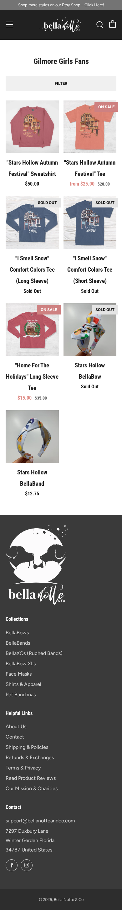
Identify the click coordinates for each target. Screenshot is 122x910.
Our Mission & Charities (32, 788)
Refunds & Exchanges (30, 757)
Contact (15, 737)
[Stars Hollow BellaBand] (32, 436)
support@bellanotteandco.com (40, 821)
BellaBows (17, 633)
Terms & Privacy (23, 768)
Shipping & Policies (27, 747)
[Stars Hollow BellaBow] (90, 329)
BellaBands (18, 643)
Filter (61, 83)
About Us (16, 726)
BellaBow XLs (21, 664)
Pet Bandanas (21, 695)
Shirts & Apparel (23, 684)
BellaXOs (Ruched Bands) (34, 653)
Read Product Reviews (31, 778)
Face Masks (19, 674)
